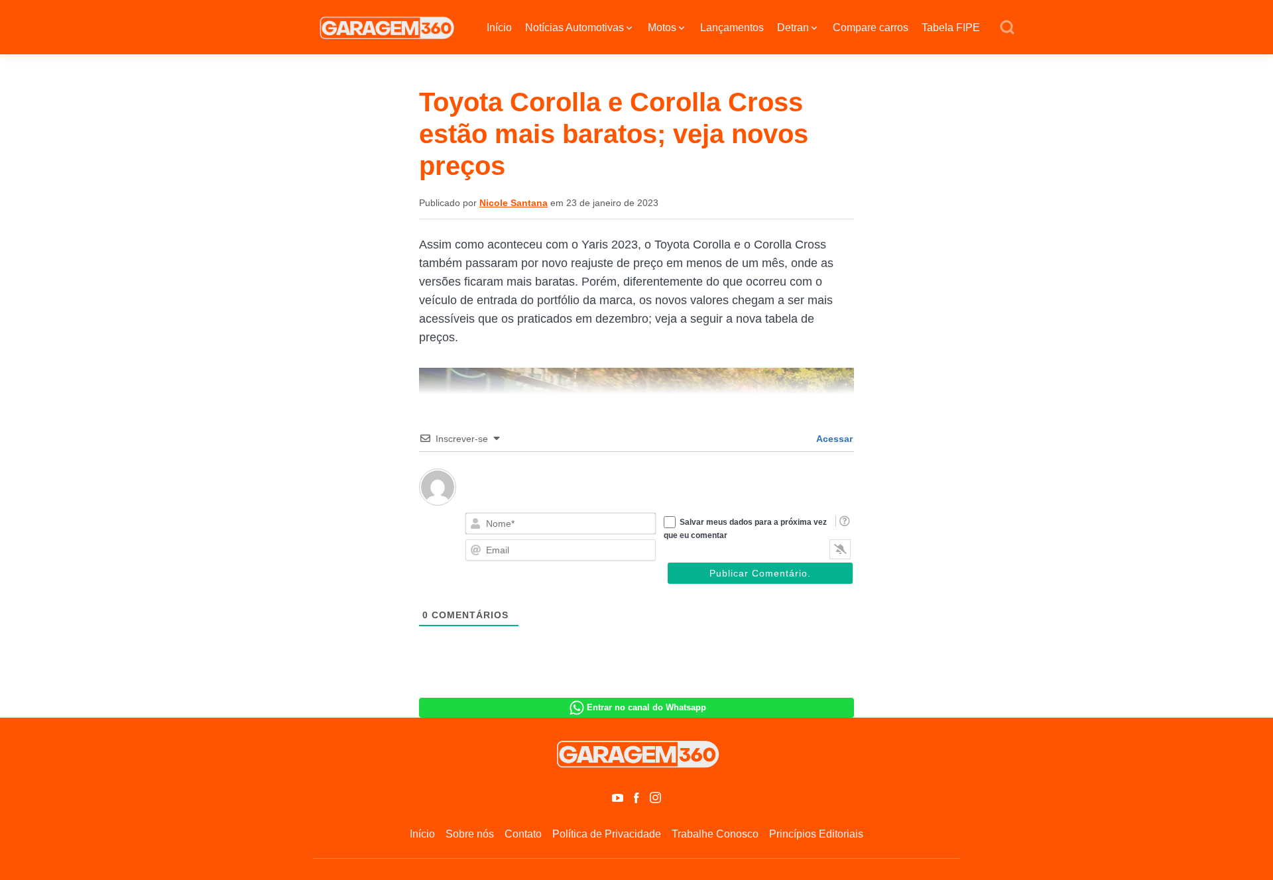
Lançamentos (732, 27)
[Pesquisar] (1007, 28)
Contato (523, 834)
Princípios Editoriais (816, 834)
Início (499, 27)
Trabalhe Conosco (715, 834)
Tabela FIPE (951, 27)
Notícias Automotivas (574, 27)
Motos (662, 27)
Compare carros (870, 27)
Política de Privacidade (606, 834)
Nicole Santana (513, 202)
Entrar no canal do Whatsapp (646, 707)
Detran (793, 27)
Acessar (833, 438)
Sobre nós (470, 834)
